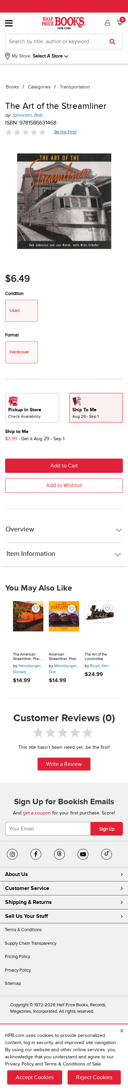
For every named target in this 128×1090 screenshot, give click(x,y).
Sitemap (13, 983)
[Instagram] (12, 854)
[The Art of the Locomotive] (100, 624)
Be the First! (65, 132)
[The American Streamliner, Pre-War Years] (28, 624)
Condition (14, 293)
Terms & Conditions (23, 929)
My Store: (20, 56)
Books (12, 87)
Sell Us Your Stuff (26, 916)
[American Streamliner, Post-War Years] (64, 624)
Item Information (30, 554)
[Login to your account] (106, 23)
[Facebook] (35, 854)
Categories (39, 87)
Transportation (75, 87)
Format (12, 335)
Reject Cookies (94, 1077)
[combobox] (64, 41)
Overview (19, 529)
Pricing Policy (17, 956)
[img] (25, 132)
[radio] (32, 408)
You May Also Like (38, 588)
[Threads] (59, 854)
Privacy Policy (18, 970)
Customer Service (27, 888)
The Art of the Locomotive (96, 656)
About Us (16, 874)
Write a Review (64, 764)
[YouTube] (82, 854)
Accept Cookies (35, 1077)
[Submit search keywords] (114, 41)
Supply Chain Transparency (30, 943)
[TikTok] (106, 854)
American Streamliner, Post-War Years (63, 656)
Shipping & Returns (28, 902)
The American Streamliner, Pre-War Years (26, 656)
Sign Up (106, 829)
